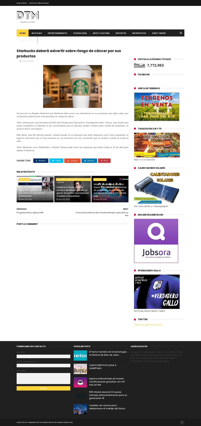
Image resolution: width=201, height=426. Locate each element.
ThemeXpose (33, 422)
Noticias (37, 33)
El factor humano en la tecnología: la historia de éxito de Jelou (108, 353)
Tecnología (80, 33)
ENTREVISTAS (139, 33)
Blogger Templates (63, 422)
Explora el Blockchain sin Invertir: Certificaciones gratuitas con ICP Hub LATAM (107, 381)
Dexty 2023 (24, 179)
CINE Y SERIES (159, 33)
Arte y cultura (101, 33)
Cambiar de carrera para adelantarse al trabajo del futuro (107, 407)
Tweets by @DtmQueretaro (148, 324)
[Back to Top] (182, 422)
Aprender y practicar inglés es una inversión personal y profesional (35, 193)
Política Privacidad (39, 3)
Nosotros (22, 3)
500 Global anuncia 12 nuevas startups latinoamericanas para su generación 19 (108, 395)
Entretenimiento (57, 33)
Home (23, 33)
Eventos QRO (27, 40)
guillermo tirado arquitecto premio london (73, 179)
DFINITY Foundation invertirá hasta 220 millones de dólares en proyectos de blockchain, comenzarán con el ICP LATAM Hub (110, 190)
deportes (121, 33)
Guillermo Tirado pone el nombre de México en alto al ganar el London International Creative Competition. (73, 191)
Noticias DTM (28, 61)
